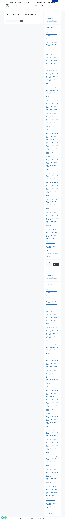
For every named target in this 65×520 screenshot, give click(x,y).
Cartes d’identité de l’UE (41, 2)
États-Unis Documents (23, 5)
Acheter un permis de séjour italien (52, 140)
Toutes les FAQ (47, 5)
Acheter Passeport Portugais (51, 173)
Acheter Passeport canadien (51, 63)
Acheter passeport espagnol (51, 199)
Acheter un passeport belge (51, 54)
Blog (42, 5)
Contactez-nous (55, 5)
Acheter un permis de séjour (29, 2)
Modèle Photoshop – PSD (51, 18)
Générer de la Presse (41, 518)
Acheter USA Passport (50, 238)
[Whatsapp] (5, 517)
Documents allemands (34, 5)
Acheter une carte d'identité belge (52, 52)
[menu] (55, 1)
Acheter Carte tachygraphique (51, 21)
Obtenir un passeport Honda (51, 20)
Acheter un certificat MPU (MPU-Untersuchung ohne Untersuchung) (52, 152)
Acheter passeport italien (50, 139)
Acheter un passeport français (51, 109)
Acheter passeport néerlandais (52, 90)
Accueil (11, 2)
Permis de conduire (18, 2)
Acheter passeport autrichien (51, 42)
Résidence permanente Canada (52, 16)
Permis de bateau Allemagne (51, 30)
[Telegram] (2, 517)
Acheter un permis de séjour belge (52, 56)
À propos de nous (13, 8)
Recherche (48, 262)
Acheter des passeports (52, 2)
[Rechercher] (21, 21)
